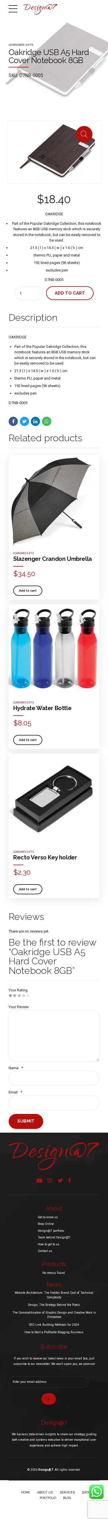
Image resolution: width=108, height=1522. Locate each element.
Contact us (45, 1251)
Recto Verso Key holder (45, 857)
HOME (25, 1492)
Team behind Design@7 (54, 1237)
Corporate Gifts (21, 44)
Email (15, 1092)
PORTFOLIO (48, 1498)
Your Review (19, 1007)
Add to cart (70, 293)
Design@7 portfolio (51, 1231)
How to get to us (48, 1244)
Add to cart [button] (28, 590)
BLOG (67, 1498)
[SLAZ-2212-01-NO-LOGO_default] (54, 500)
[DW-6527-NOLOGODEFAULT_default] (54, 649)
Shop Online (46, 1224)
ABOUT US (45, 1492)
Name (16, 1068)
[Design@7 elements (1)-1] (54, 1156)
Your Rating (18, 990)
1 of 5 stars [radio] (10, 996)
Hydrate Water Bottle (42, 708)
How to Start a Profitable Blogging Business (54, 1332)
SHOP (86, 1492)
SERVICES (67, 1492)
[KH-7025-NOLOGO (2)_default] (54, 799)
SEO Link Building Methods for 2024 (54, 1325)
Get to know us (48, 1217)
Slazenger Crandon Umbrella (52, 558)
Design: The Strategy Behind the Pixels (54, 1305)
